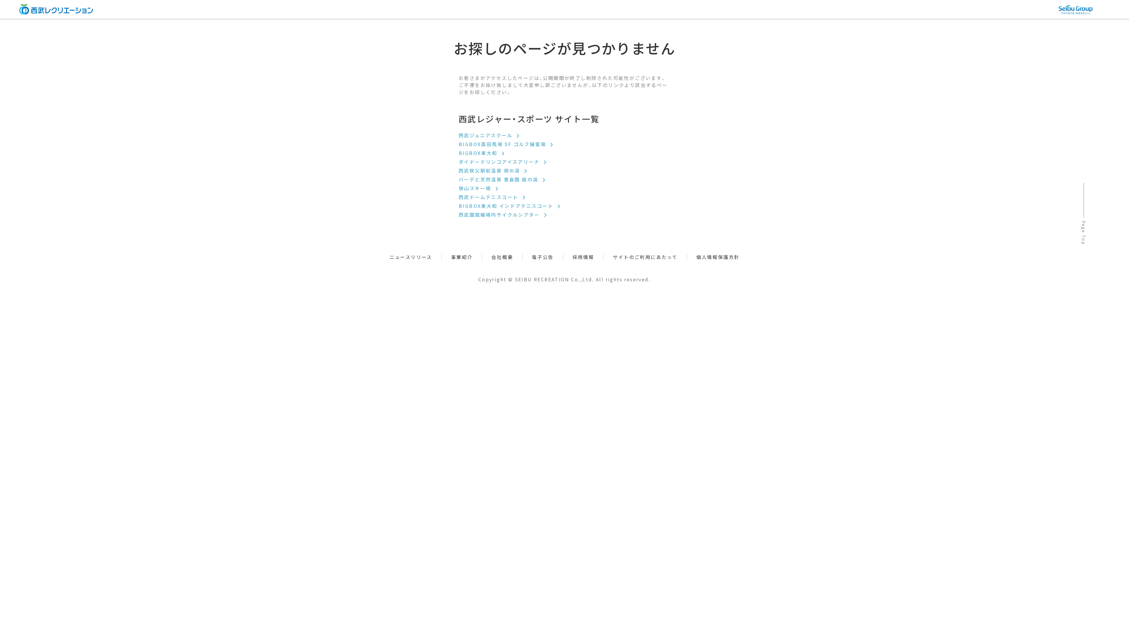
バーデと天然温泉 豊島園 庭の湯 (499, 179)
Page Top (1084, 233)
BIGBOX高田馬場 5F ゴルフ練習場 (503, 144)
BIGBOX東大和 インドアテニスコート (507, 205)
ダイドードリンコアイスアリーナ (500, 161)
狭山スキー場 (476, 188)
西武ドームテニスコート (489, 196)
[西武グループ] (1076, 9)
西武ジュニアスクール (486, 135)
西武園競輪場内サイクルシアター (500, 214)
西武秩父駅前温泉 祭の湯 (490, 170)
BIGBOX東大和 (479, 152)
